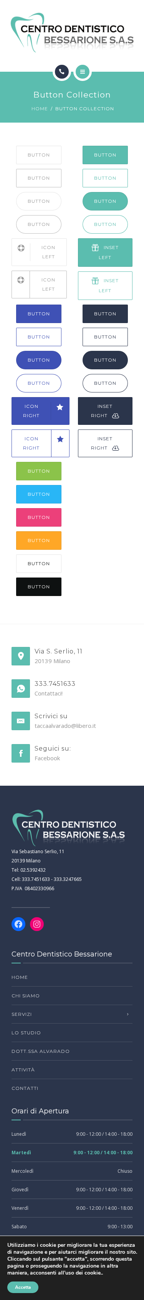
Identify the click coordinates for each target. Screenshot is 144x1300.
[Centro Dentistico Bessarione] (72, 32)
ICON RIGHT (31, 410)
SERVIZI (22, 1014)
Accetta (23, 1287)
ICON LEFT (48, 251)
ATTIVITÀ (23, 1070)
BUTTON (39, 155)
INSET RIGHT (102, 410)
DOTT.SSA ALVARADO (41, 1051)
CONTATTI (25, 1088)
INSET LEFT (109, 252)
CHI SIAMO (26, 996)
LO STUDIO (26, 1033)
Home (39, 108)
